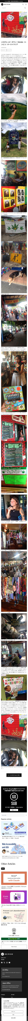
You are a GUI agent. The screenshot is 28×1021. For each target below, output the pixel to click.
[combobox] (14, 7)
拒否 (13, 1014)
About (2, 997)
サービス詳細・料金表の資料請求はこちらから (14, 1)
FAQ (12, 997)
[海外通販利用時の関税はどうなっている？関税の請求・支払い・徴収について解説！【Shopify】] (14, 828)
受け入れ (13, 1011)
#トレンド (9, 50)
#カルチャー (4, 50)
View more (14, 946)
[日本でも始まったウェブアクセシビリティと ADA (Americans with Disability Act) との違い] (14, 848)
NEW (3, 868)
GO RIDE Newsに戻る (15, 775)
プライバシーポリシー (9, 1008)
